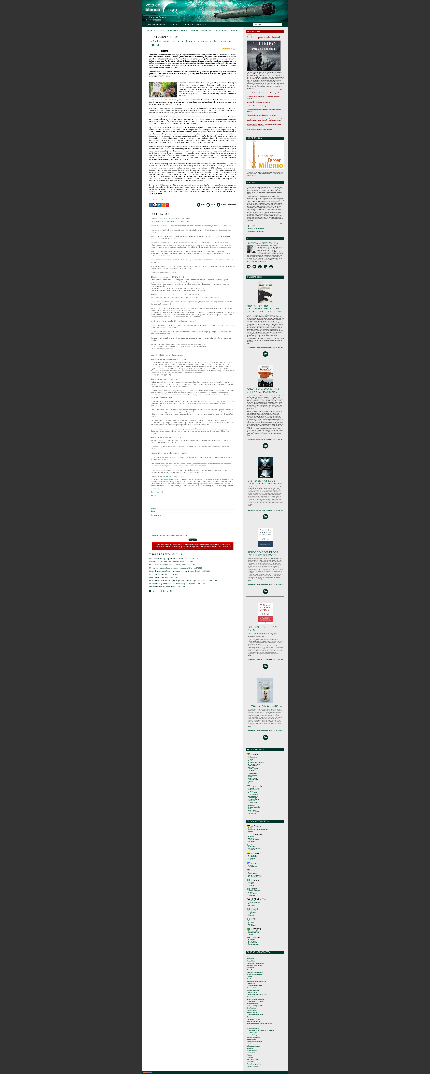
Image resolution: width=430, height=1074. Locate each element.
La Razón (251, 838)
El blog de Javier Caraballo (255, 999)
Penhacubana (252, 867)
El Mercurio (251, 846)
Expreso (250, 924)
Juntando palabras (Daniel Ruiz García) (259, 1024)
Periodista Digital (253, 780)
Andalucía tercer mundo (254, 965)
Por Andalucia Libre (253, 1059)
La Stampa (251, 895)
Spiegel (250, 831)
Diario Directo (252, 758)
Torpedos (234, 31)
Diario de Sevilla (253, 796)
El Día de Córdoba (253, 799)
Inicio (149, 31)
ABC (249, 756)
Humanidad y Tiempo (253, 1019)
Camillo (249, 976)
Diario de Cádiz (253, 793)
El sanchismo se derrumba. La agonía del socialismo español (263, 97)
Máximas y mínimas (253, 1046)
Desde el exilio (251, 997)
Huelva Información (254, 804)
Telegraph (251, 904)
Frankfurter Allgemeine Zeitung (258, 829)
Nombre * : (154, 495)
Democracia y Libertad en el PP (257, 994)
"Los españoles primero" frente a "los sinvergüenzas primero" (264, 110)
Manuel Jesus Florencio (254, 1041)
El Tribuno (251, 836)
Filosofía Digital (252, 1012)
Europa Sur (251, 801)
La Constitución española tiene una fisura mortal (166, 562)
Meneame (250, 1048)
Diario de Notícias (253, 931)
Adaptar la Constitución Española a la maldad (261, 115)
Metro (250, 776)
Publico (250, 934)
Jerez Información (254, 807)
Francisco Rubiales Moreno (262, 242)
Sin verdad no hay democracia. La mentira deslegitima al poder (172, 584)
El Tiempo (251, 860)
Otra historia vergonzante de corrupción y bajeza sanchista (170, 568)
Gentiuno (250, 1017)
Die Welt (250, 828)
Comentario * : (156, 515)
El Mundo (251, 759)
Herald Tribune (252, 873)
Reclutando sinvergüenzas (158, 574)
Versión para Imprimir (228, 205)
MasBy (249, 1044)
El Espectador (252, 856)
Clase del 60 (251, 983)
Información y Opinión (177, 31)
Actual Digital (251, 961)
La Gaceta (251, 770)
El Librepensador (252, 1003)
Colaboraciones (221, 31)
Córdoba (251, 791)
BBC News (251, 901)
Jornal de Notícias (254, 932)
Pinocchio (250, 1057)
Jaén (249, 808)
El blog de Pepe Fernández (255, 1001)
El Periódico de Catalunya (256, 762)
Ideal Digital (251, 805)
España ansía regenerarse (158, 577)
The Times (251, 905)
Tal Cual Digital (252, 942)
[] (248, 343)
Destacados (159, 31)
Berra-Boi (250, 970)
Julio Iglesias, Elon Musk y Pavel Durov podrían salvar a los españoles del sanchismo (264, 125)
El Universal (252, 912)
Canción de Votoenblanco (256, 231)
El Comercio (252, 922)
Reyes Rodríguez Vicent (254, 1064)
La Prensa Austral (254, 848)
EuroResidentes (252, 1010)
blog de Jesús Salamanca (255, 974)
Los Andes (251, 841)
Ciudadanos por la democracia (256, 981)
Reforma (251, 915)
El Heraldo (251, 858)
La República (252, 925)
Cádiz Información (254, 790)
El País (250, 761)
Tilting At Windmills (253, 1066)
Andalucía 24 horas (254, 788)
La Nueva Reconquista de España (257, 106)
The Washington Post (254, 877)
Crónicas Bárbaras (253, 988)
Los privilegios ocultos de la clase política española (263, 93)
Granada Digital (253, 802)
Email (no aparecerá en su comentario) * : (165, 502)
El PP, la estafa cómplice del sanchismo (259, 129)
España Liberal (251, 1008)
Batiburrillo (250, 968)
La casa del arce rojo (253, 1026)
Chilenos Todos (252, 992)
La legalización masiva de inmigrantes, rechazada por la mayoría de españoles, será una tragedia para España (265, 119)
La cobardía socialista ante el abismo (259, 102)
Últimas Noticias (253, 944)
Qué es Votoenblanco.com (256, 226)
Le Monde (251, 884)
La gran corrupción (253, 1028)
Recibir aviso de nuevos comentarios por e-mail (170, 535)
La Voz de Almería (253, 812)
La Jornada (251, 914)
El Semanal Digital (254, 764)
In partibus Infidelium (253, 1021)
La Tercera (251, 850)
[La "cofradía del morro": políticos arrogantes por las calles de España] (163, 82)
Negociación (251, 1053)
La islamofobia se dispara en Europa (162, 587)
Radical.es (250, 1062)
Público (250, 781)
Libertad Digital (253, 769)
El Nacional (251, 939)
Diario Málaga (252, 797)
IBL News (251, 767)
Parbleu (249, 1055)
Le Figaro (251, 882)
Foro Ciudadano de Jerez (255, 1015)
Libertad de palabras (253, 1037)
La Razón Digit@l (253, 773)
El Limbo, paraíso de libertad (263, 37)
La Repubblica (252, 894)
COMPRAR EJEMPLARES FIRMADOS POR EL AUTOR (265, 347)
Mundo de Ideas (252, 1050)
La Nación (251, 772)
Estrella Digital (252, 765)
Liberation (251, 885)
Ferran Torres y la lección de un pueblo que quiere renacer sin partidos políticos (178, 580)
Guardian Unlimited (254, 902)
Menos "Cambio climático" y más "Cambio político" (167, 565)
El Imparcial (252, 911)
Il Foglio (250, 892)
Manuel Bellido (251, 1039)
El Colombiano (252, 855)
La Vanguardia (252, 775)
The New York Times (254, 875)
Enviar (212, 205)
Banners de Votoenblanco (256, 228)
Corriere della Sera (254, 891)
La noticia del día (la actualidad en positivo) (260, 1030)
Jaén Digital (252, 810)
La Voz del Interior (253, 839)
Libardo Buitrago (252, 1035)
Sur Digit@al (252, 813)
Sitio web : (154, 508)
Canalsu (249, 979)
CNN (249, 872)
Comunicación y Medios (201, 31)
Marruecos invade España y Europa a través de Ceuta (168, 558)
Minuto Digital (252, 778)
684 (171, 591)
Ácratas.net (250, 959)
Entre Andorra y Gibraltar (255, 1006)
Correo (250, 921)
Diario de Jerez (253, 794)
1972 (248, 956)
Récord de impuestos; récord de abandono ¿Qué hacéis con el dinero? (174, 571)
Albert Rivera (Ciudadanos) (255, 963)
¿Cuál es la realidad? (253, 990)
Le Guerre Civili (252, 1032)
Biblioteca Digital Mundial (255, 972)
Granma (250, 865)
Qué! (249, 783)
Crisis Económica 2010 (254, 985)
